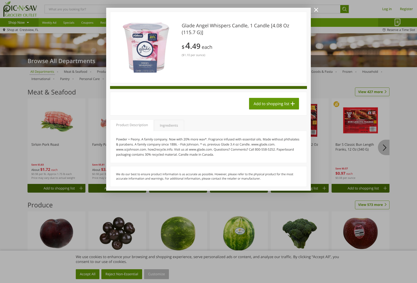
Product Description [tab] (132, 125)
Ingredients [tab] (169, 125)
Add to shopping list (271, 103)
